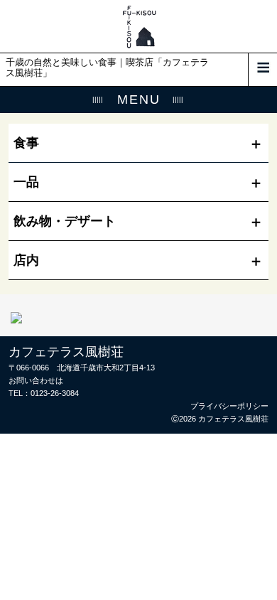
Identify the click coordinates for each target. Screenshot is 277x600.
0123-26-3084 (55, 393)
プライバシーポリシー (229, 406)
